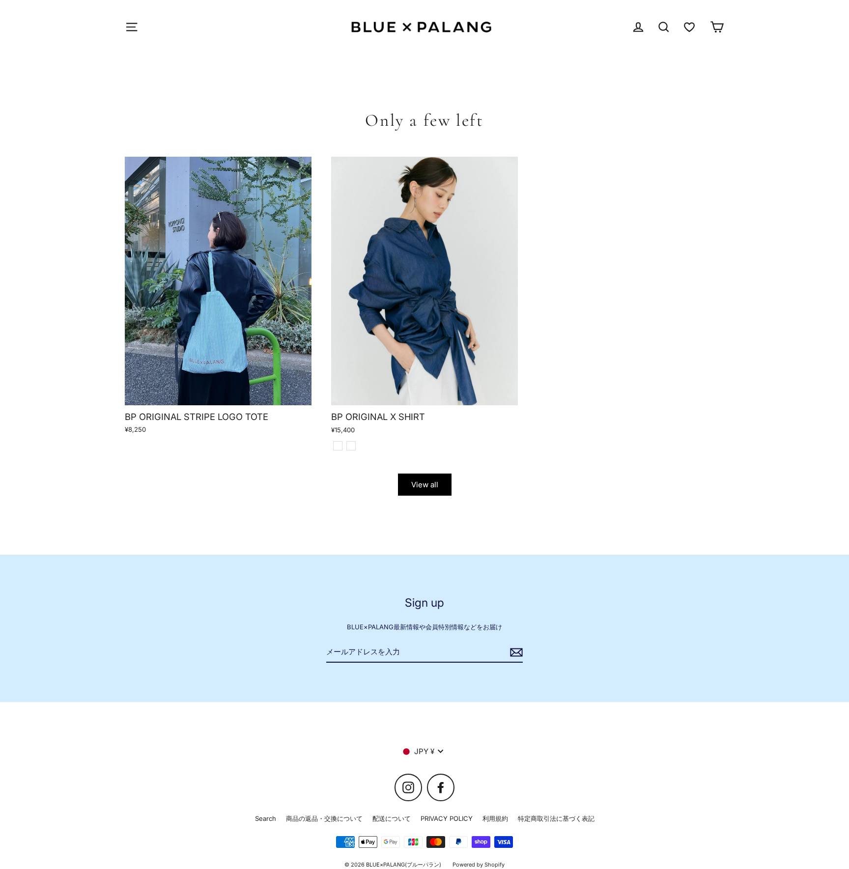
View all (424, 484)
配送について (391, 818)
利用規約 (495, 818)
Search (265, 818)
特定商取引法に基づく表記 (556, 818)
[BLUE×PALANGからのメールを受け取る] (515, 652)
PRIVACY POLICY (447, 818)
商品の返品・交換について (324, 818)
